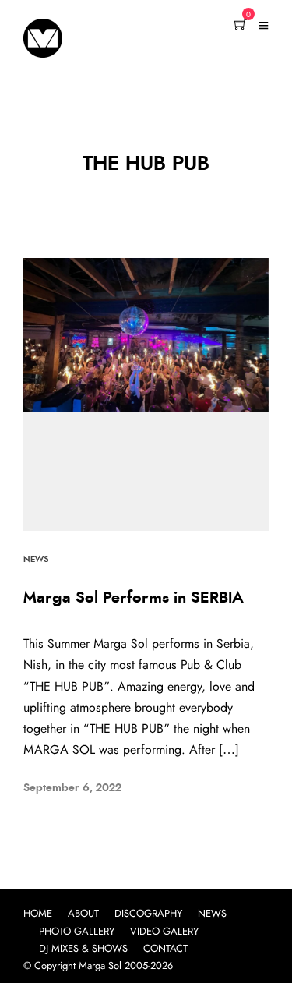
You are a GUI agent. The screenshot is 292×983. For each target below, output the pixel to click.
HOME (37, 914)
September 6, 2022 (72, 788)
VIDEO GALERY (164, 932)
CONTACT (165, 949)
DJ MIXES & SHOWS (83, 949)
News (35, 559)
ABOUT (83, 914)
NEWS (212, 914)
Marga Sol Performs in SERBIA (133, 598)
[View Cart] (240, 25)
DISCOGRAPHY (148, 914)
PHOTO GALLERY (76, 932)
